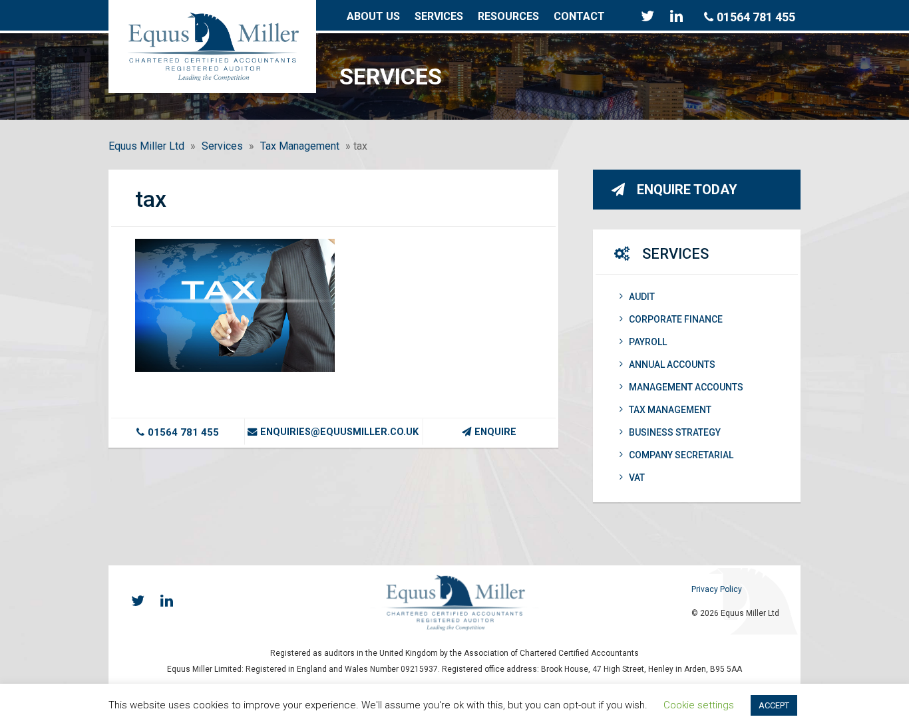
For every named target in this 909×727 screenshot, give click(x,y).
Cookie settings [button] (698, 705)
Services (439, 16)
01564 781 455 (756, 17)
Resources (508, 16)
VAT (637, 477)
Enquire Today (687, 190)
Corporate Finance (676, 319)
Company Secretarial (681, 455)
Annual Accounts (672, 364)
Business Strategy (675, 432)
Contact (579, 16)
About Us (373, 16)
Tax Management (299, 146)
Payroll (648, 342)
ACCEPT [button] (774, 705)
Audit (642, 296)
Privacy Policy (716, 589)
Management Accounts (686, 387)
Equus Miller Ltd (146, 146)
